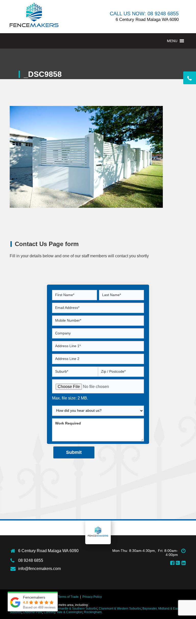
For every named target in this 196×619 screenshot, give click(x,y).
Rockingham (93, 612)
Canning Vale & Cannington (63, 612)
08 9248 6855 (30, 560)
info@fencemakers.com (39, 568)
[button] (172, 40)
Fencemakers (98, 531)
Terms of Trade (68, 597)
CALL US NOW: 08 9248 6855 (144, 13)
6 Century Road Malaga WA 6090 (48, 551)
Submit (74, 452)
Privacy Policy (92, 597)
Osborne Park (32, 612)
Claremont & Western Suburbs (120, 608)
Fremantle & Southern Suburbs (75, 608)
